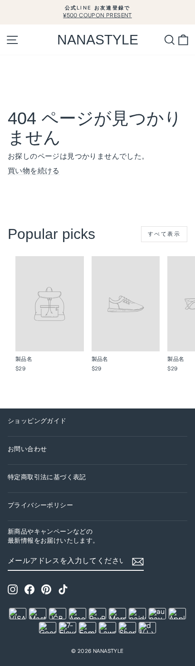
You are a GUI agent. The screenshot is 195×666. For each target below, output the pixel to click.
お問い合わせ (27, 449)
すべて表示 (164, 234)
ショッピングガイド (37, 421)
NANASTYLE (97, 39)
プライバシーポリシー (40, 505)
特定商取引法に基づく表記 (47, 477)
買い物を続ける (34, 171)
